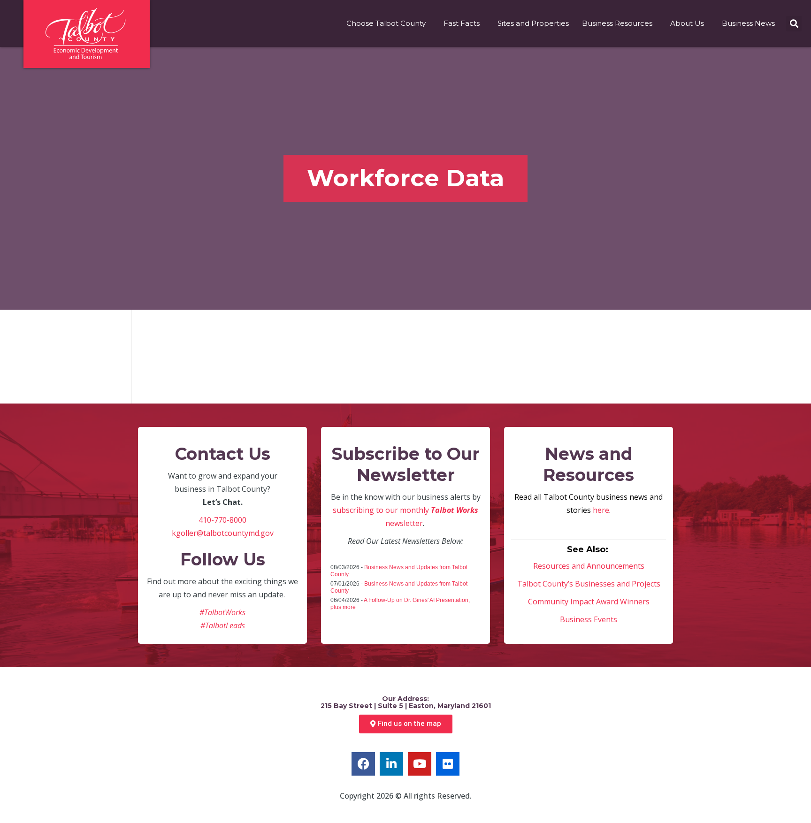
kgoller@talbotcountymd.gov (223, 533)
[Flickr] (447, 764)
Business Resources (617, 23)
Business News (748, 23)
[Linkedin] (391, 764)
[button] (794, 23)
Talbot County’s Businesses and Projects (588, 584)
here (601, 510)
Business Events (588, 619)
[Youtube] (419, 764)
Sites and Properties (533, 23)
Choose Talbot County (386, 23)
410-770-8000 (222, 520)
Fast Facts (462, 23)
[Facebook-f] (363, 764)
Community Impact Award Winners (589, 601)
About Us (687, 23)
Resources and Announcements (588, 566)
